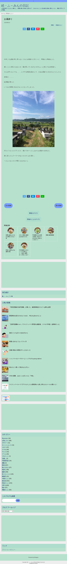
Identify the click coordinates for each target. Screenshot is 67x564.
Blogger (36, 557)
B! (33, 29)
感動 (3, 463)
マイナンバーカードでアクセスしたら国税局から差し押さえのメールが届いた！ (33, 384)
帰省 (52, 25)
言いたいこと (6, 474)
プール (4, 454)
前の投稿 (58, 205)
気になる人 (5, 467)
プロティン (5, 456)
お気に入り (5, 440)
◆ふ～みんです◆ (7, 296)
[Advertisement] (33, 44)
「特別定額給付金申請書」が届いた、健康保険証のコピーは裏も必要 (30, 307)
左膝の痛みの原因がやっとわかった (20, 350)
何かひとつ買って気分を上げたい (19, 367)
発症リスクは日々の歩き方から (18, 333)
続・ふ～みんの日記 (15, 5)
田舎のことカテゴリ (33, 219)
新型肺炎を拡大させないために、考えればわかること (25, 315)
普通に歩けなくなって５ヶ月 (18, 341)
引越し (4, 458)
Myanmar (5, 438)
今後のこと (5, 478)
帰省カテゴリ (33, 213)
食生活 (4, 481)
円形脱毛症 (5, 460)
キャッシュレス (6, 445)
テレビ (4, 451)
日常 (3, 485)
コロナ (4, 447)
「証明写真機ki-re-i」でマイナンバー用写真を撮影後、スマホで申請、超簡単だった (34, 324)
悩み (3, 487)
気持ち (4, 469)
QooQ (36, 563)
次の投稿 (8, 205)
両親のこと (5, 489)
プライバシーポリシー (8, 549)
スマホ (4, 449)
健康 (3, 472)
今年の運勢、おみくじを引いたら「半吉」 (22, 376)
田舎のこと (59, 25)
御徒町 (4, 476)
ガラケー (4, 443)
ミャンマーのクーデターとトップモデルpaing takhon (25, 358)
